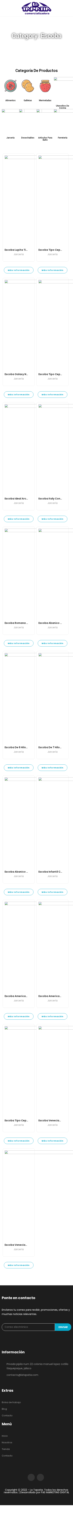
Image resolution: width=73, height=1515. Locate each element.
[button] (10, 100)
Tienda (6, 1449)
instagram (40, 1477)
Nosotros (7, 1442)
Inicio (5, 1436)
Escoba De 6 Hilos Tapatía (21, 747)
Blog (4, 1409)
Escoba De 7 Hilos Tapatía (55, 747)
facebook (31, 1477)
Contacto (7, 1415)
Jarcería (19, 254)
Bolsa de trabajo (11, 1402)
